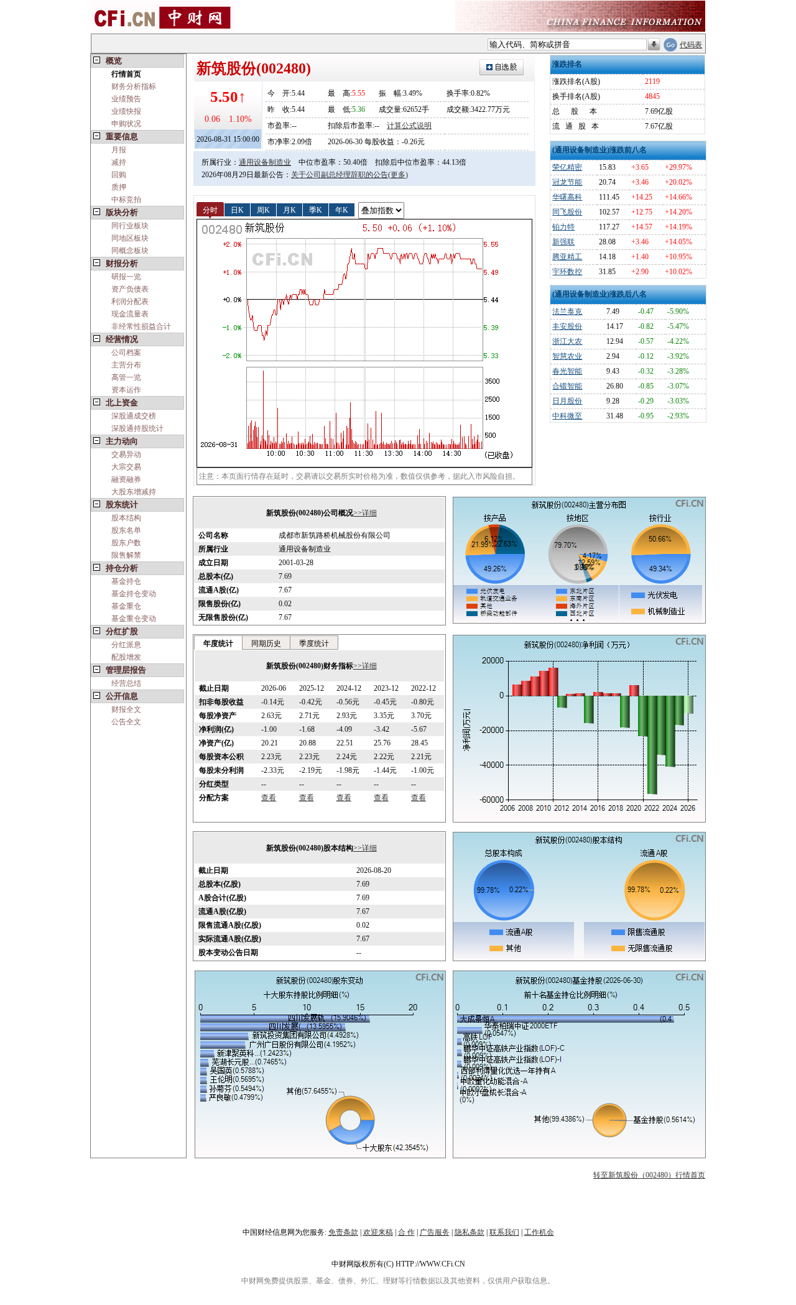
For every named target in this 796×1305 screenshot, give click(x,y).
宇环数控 (567, 271)
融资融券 (126, 479)
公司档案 (126, 352)
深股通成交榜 (133, 416)
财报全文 (126, 709)
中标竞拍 (126, 199)
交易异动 (126, 454)
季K (315, 209)
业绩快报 (126, 111)
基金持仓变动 (133, 593)
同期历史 (266, 643)
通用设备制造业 (265, 162)
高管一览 (126, 377)
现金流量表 (130, 314)
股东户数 (126, 542)
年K (341, 209)
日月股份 (567, 401)
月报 (118, 149)
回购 (118, 174)
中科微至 (567, 416)
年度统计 (218, 643)
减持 (118, 162)
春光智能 (567, 371)
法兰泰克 (567, 311)
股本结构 (126, 518)
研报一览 (126, 276)
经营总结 (126, 683)
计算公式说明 (409, 125)
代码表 (691, 44)
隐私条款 (469, 1232)
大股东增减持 (133, 491)
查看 (268, 797)
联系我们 (504, 1232)
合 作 (406, 1232)
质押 (118, 187)
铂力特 (563, 227)
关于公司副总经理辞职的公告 (339, 174)
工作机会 (539, 1232)
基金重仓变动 (133, 618)
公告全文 (126, 721)
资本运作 (126, 389)
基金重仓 (126, 606)
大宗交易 (126, 467)
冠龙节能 (567, 182)
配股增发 (126, 657)
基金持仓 (126, 581)
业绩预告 (126, 99)
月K (289, 209)
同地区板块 (130, 238)
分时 (210, 209)
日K (237, 209)
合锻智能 (567, 386)
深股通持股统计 (137, 428)
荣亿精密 (567, 167)
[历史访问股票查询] (654, 44)
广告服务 (435, 1232)
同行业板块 (130, 225)
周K (263, 209)
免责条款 (343, 1232)
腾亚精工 (567, 256)
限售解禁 (126, 555)
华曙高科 (567, 197)
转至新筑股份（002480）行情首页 (649, 1175)
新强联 (563, 241)
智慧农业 (567, 356)
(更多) (398, 174)
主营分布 (126, 365)
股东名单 (126, 530)
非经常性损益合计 (141, 326)
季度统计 (314, 643)
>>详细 (365, 513)
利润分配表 (130, 301)
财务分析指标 (133, 86)
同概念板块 (130, 250)
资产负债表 (130, 289)
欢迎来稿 (378, 1232)
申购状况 (126, 123)
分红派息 (126, 644)
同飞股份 (567, 212)
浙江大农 (567, 341)
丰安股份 (567, 326)
